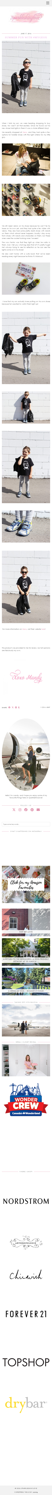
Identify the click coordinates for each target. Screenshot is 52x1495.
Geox (25, 132)
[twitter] (14, 810)
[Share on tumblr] (19, 707)
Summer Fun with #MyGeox (26, 37)
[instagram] (20, 810)
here (43, 629)
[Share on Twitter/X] (12, 707)
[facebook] (26, 810)
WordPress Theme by (26, 1492)
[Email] (38, 810)
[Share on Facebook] (9, 707)
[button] (49, 3)
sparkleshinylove (29, 1488)
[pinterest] (32, 810)
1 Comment (45, 707)
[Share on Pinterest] (16, 707)
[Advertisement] (26, 1146)
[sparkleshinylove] (26, 13)
